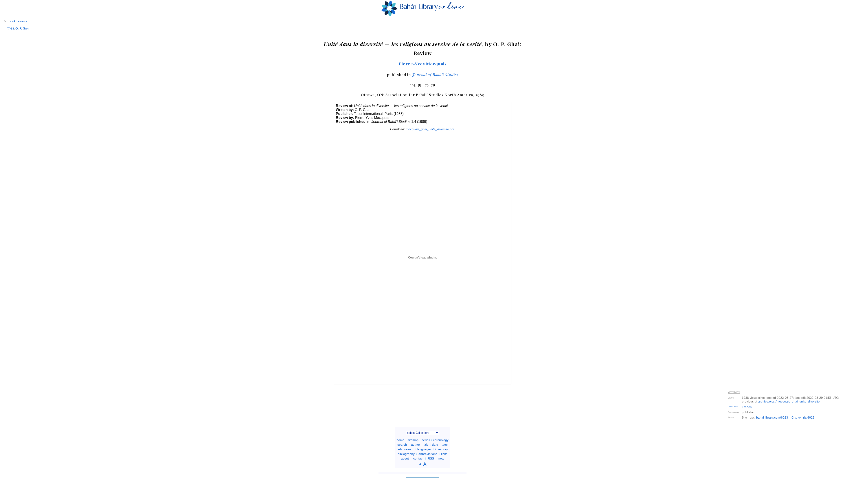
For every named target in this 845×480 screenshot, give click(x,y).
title (426, 444)
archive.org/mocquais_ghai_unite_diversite (789, 401)
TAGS (10, 28)
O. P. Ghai (22, 28)
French (747, 407)
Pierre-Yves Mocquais (423, 63)
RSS (431, 458)
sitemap (413, 440)
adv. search (405, 449)
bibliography (406, 454)
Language (733, 406)
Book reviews (18, 21)
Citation (796, 417)
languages (424, 449)
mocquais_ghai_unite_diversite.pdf (430, 129)
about (405, 458)
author (415, 444)
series (426, 440)
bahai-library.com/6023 (772, 417)
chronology (440, 440)
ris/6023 (808, 417)
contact (418, 458)
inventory (441, 449)
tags (445, 444)
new (441, 458)
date (435, 444)
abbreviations (428, 454)
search (402, 444)
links (444, 454)
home (400, 440)
